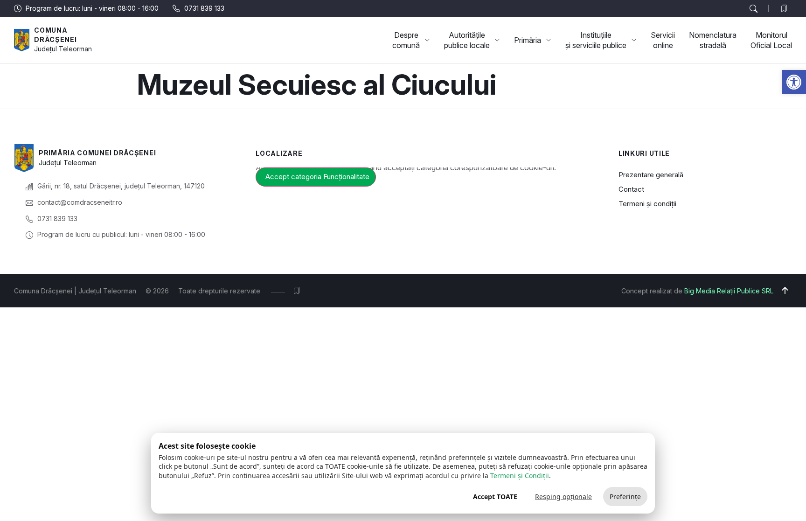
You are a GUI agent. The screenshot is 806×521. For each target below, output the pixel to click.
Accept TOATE (495, 496)
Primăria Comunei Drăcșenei (97, 153)
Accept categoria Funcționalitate (317, 176)
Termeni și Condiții (519, 475)
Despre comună (406, 40)
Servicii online (663, 40)
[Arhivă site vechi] (786, 8)
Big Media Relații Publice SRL (728, 291)
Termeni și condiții (647, 203)
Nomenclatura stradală (713, 40)
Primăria (527, 40)
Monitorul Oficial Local (771, 40)
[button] (794, 82)
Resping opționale (563, 496)
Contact (631, 189)
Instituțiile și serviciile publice (595, 40)
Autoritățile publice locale (467, 40)
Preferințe (625, 496)
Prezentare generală (650, 174)
